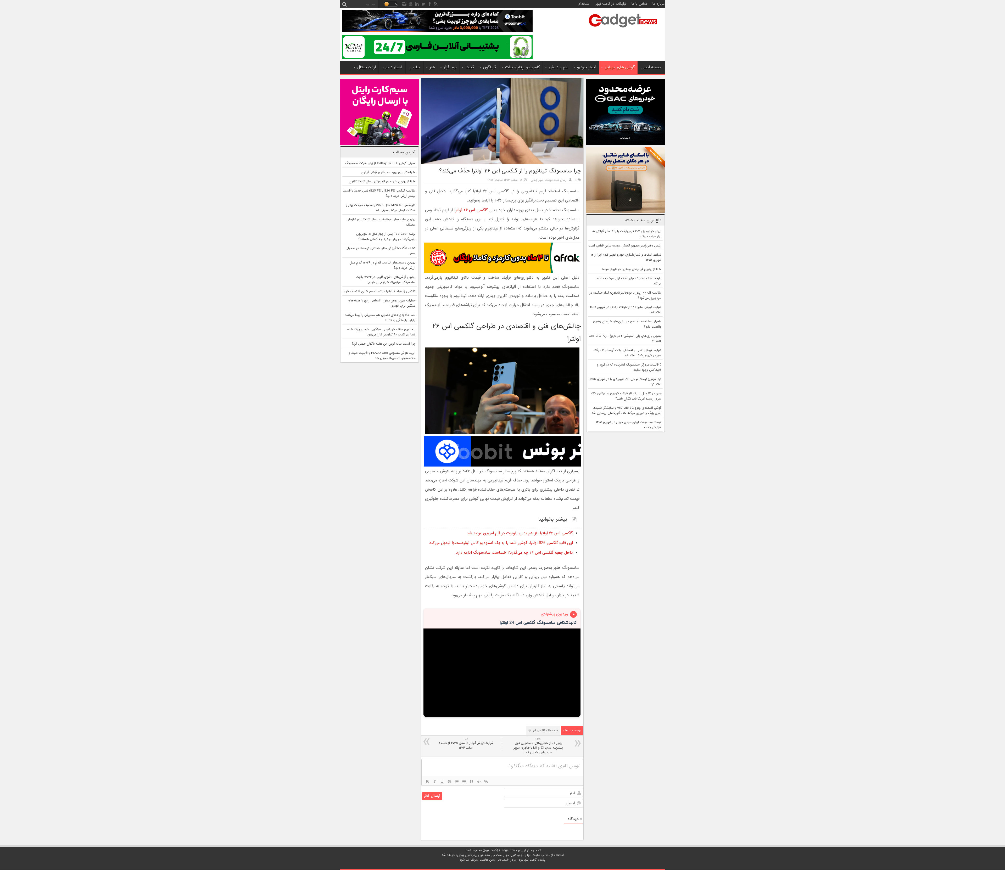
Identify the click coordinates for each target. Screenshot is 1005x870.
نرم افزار (450, 67)
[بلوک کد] (478, 781)
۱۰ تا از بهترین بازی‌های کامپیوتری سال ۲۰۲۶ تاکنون (382, 181)
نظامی (415, 67)
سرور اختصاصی (506, 859)
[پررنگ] (427, 781)
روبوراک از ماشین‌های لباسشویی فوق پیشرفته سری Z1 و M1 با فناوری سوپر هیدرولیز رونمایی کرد (538, 746)
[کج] (434, 781)
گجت (470, 67)
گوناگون (489, 67)
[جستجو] (344, 4)
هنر (432, 67)
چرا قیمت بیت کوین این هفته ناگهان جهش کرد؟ (383, 343)
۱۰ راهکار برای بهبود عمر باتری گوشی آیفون (388, 172)
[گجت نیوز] (623, 29)
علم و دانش (558, 67)
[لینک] (486, 781)
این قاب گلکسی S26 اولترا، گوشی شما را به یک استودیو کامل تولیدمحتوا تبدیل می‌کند (501, 543)
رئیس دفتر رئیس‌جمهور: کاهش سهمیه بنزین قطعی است (624, 245)
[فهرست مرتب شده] (456, 781)
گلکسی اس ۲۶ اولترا (471, 210)
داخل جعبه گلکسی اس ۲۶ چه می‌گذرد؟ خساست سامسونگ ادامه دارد (514, 552)
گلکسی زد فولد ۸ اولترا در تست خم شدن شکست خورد (379, 291)
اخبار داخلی (392, 67)
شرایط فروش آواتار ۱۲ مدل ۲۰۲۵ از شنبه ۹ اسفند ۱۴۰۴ (466, 743)
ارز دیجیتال (366, 67)
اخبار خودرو (586, 67)
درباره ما (658, 3)
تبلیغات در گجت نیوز (611, 3)
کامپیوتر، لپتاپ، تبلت (522, 67)
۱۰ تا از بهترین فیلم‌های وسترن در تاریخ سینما (631, 269)
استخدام (584, 3)
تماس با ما (639, 3)
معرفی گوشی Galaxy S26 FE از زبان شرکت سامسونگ (380, 163)
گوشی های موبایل (620, 67)
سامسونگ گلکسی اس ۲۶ (543, 730)
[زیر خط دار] (442, 781)
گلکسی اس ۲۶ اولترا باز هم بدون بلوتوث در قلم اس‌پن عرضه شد (520, 533)
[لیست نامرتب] (464, 781)
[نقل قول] (471, 781)
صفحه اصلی (651, 67)
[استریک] (449, 781)
